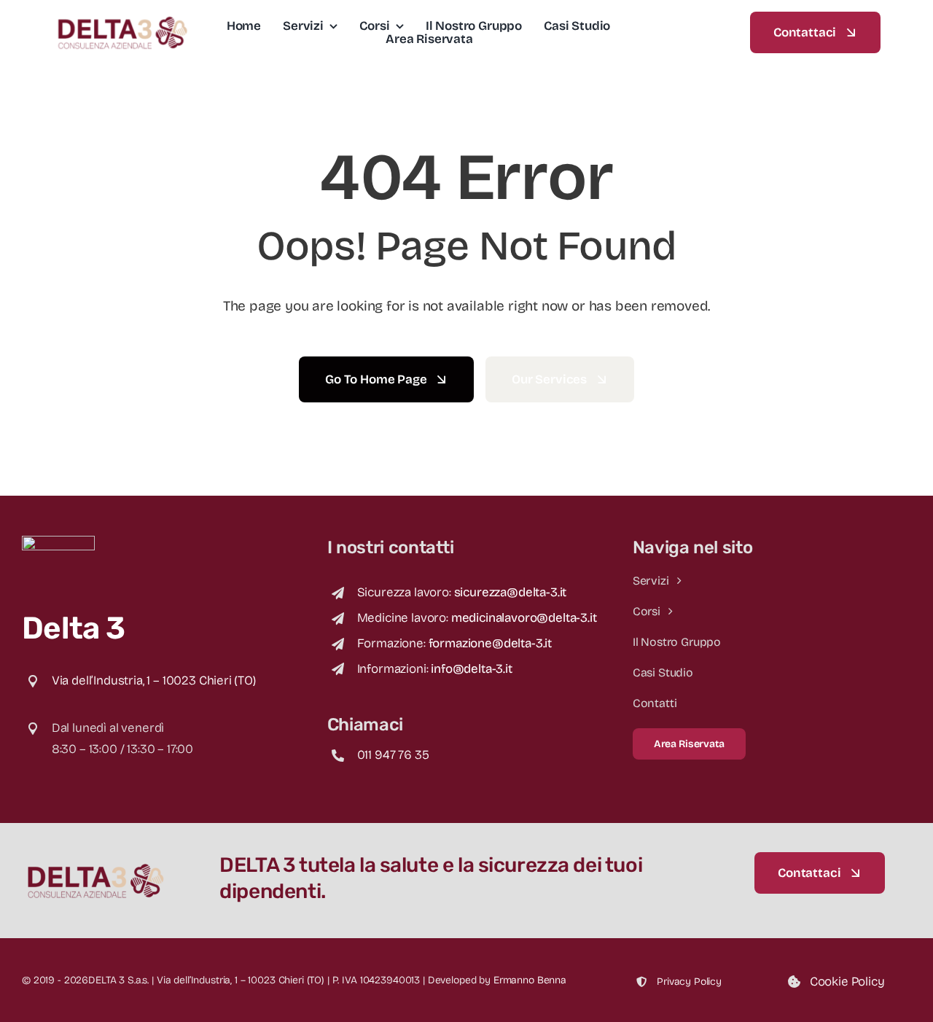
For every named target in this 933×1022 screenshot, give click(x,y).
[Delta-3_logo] (121, 18)
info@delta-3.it (471, 668)
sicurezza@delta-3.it (510, 592)
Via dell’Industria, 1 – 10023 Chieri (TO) (154, 680)
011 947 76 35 (393, 754)
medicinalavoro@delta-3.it (524, 617)
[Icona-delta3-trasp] (58, 542)
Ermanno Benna (529, 980)
